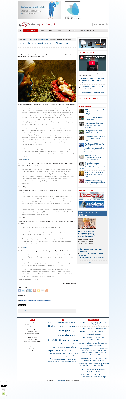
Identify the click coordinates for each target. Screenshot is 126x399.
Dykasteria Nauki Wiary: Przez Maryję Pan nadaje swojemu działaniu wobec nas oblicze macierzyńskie (91, 257)
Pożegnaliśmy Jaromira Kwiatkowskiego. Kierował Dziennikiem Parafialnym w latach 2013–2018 (92, 166)
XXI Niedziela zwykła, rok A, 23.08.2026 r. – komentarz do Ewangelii (94, 125)
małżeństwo (52, 344)
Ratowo (67, 350)
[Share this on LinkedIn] (31, 290)
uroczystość (66, 356)
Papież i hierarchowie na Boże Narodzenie (44, 43)
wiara (70, 356)
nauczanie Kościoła (54, 347)
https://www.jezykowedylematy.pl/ (32, 326)
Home (25, 39)
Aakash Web (3, 398)
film (52, 335)
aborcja (61, 322)
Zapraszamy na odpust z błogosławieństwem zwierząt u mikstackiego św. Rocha (94, 157)
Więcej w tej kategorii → (85, 262)
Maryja (75, 340)
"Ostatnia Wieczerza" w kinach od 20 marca (92, 92)
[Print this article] (3, 393)
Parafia (42, 30)
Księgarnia (72, 30)
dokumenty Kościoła (71, 326)
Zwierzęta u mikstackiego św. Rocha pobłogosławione (93, 131)
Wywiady (61, 30)
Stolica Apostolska (43, 39)
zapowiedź (50, 361)
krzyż (68, 340)
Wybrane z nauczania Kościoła (88, 213)
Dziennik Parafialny (61, 380)
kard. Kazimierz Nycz (41, 300)
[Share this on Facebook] (19, 290)
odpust (61, 347)
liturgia (71, 340)
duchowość (50, 331)
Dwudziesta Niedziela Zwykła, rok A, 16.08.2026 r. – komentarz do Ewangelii (95, 138)
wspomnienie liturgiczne (71, 359)
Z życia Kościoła (30, 30)
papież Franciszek (58, 350)
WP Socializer (3, 397)
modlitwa (73, 344)
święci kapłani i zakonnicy (71, 361)
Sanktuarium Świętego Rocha (54, 353)
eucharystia (56, 331)
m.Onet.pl (25, 247)
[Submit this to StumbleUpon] (35, 290)
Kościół (64, 340)
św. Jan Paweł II (56, 361)
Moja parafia (90, 30)
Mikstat (59, 343)
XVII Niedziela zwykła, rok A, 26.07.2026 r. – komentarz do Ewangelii (94, 174)
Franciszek (55, 335)
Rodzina (51, 30)
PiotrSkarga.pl (27, 159)
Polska (49, 300)
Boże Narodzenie (32, 300)
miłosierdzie (64, 344)
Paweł (24, 311)
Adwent (65, 322)
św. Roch (62, 361)
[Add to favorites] (39, 290)
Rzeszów (75, 351)
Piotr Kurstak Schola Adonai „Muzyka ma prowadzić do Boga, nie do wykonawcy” (95, 182)
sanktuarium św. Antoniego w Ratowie (69, 353)
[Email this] (42, 290)
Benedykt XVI (24, 300)
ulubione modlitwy (56, 355)
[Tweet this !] (23, 290)
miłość (69, 344)
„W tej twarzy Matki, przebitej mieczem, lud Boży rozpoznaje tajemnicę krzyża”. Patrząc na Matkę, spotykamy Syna (91, 249)
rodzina (71, 351)
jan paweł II (62, 335)
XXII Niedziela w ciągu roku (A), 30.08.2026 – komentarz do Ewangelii (95, 112)
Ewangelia (64, 330)
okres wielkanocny (67, 347)
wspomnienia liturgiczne (59, 359)
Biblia (51, 326)
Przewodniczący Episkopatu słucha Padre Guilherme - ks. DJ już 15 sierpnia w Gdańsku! (92, 81)
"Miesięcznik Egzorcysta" (53, 322)
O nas (81, 30)
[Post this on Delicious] (27, 290)
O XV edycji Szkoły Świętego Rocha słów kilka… (94, 118)
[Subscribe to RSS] (46, 290)
